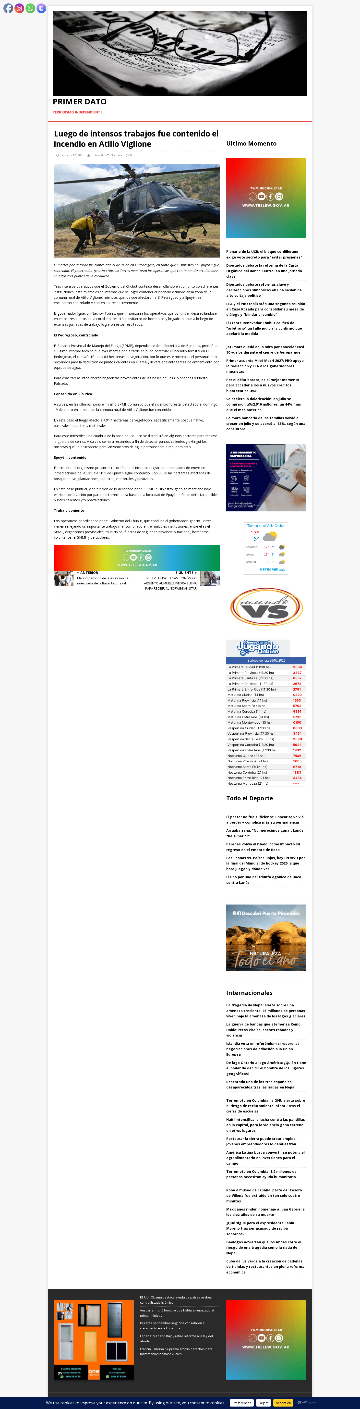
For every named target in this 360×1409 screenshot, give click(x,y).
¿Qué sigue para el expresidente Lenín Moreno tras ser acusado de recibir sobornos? (260, 1228)
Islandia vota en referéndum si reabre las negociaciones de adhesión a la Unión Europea (263, 1049)
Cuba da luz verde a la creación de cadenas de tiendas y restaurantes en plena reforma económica (265, 1266)
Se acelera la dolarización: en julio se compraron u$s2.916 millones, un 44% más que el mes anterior (263, 404)
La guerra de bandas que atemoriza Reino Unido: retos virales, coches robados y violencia (263, 1030)
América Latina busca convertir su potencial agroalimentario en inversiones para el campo (265, 1158)
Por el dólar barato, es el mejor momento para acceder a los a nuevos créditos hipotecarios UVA (262, 385)
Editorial (97, 155)
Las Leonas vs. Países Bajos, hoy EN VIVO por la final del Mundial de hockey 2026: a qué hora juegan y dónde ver (265, 863)
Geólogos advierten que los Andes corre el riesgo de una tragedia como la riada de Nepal (263, 1247)
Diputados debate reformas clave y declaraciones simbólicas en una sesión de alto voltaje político (264, 290)
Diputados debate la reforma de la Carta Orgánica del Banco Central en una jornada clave (264, 271)
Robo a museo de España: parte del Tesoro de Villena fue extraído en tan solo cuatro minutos (264, 1195)
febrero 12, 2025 (72, 155)
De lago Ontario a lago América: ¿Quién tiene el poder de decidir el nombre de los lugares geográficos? (266, 1068)
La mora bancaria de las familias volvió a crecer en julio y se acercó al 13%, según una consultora (265, 423)
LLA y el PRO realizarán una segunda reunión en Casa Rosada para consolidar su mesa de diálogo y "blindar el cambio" (265, 309)
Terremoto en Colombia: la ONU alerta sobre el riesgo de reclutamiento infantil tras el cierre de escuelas (265, 1106)
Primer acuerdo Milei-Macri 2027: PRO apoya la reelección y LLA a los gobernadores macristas (265, 366)
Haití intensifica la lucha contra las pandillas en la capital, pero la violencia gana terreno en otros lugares (265, 1125)
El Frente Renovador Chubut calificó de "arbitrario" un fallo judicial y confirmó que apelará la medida (264, 328)
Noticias (116, 155)
